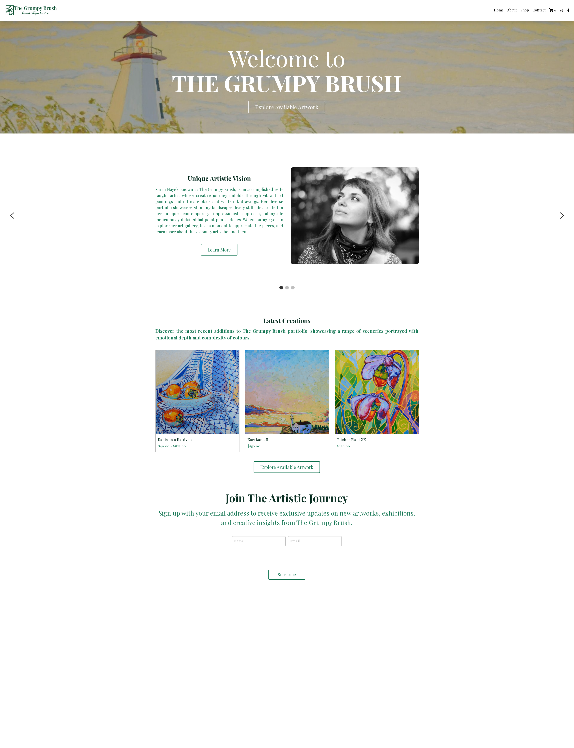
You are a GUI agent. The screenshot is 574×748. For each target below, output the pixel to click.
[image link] (31, 10)
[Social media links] (561, 10)
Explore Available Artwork (286, 107)
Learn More (219, 250)
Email (295, 541)
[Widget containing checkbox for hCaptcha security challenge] (287, 557)
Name (239, 541)
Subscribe (287, 574)
